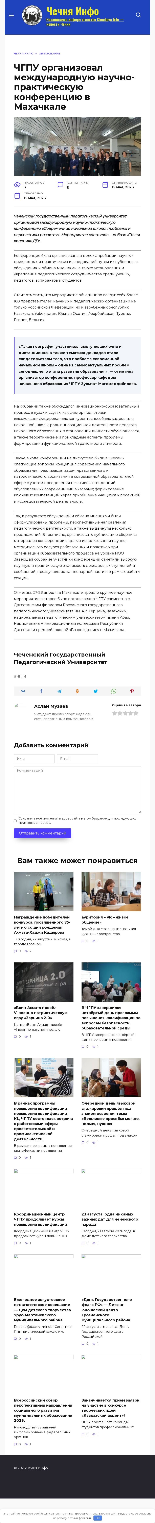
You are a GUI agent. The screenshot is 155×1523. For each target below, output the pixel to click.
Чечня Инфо (72, 10)
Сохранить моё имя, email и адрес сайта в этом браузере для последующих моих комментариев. (77, 821)
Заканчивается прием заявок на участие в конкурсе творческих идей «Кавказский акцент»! (110, 1408)
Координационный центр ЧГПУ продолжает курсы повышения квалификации (40, 1219)
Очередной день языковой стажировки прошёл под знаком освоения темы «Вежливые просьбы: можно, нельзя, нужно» (111, 1113)
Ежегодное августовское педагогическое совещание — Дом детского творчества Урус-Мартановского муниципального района (42, 1309)
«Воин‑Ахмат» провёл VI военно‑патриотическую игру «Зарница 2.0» (41, 1013)
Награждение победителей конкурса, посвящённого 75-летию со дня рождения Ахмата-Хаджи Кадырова (42, 925)
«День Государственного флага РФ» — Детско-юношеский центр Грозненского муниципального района (107, 1309)
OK (97, 1518)
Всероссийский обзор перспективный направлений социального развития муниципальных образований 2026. (43, 1410)
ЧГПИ (21, 676)
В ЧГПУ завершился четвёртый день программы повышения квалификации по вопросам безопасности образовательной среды (111, 1018)
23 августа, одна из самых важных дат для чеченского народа (110, 1219)
